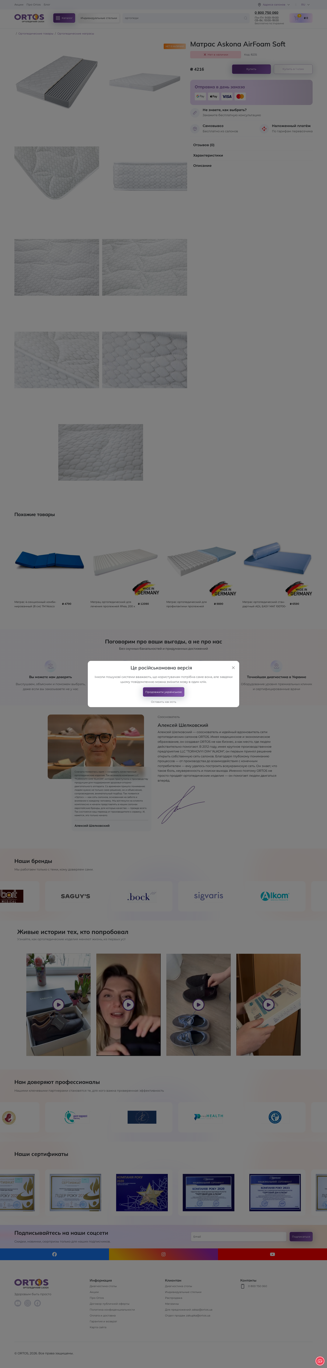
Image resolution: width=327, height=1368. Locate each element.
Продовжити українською (163, 692)
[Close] (233, 668)
